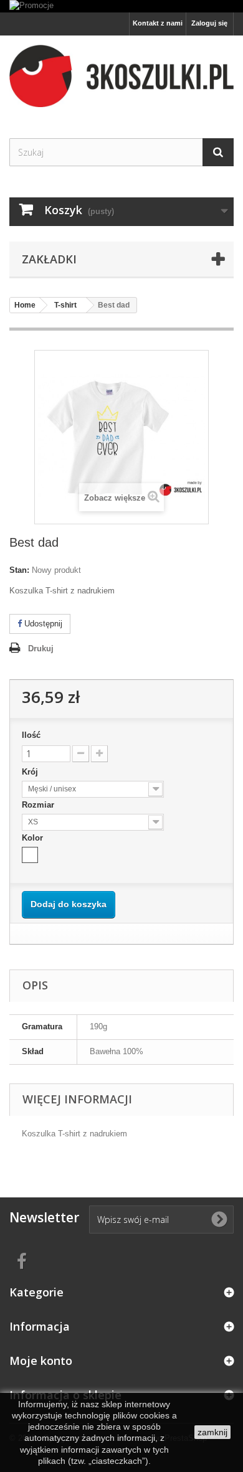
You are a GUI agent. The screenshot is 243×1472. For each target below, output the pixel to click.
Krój (31, 771)
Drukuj (41, 648)
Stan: (19, 570)
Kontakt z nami (158, 23)
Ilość (31, 735)
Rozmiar (39, 804)
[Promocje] (121, 6)
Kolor (33, 837)
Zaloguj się (209, 23)
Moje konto (40, 1360)
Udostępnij (42, 623)
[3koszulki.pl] (121, 76)
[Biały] (30, 855)
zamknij (212, 1432)
